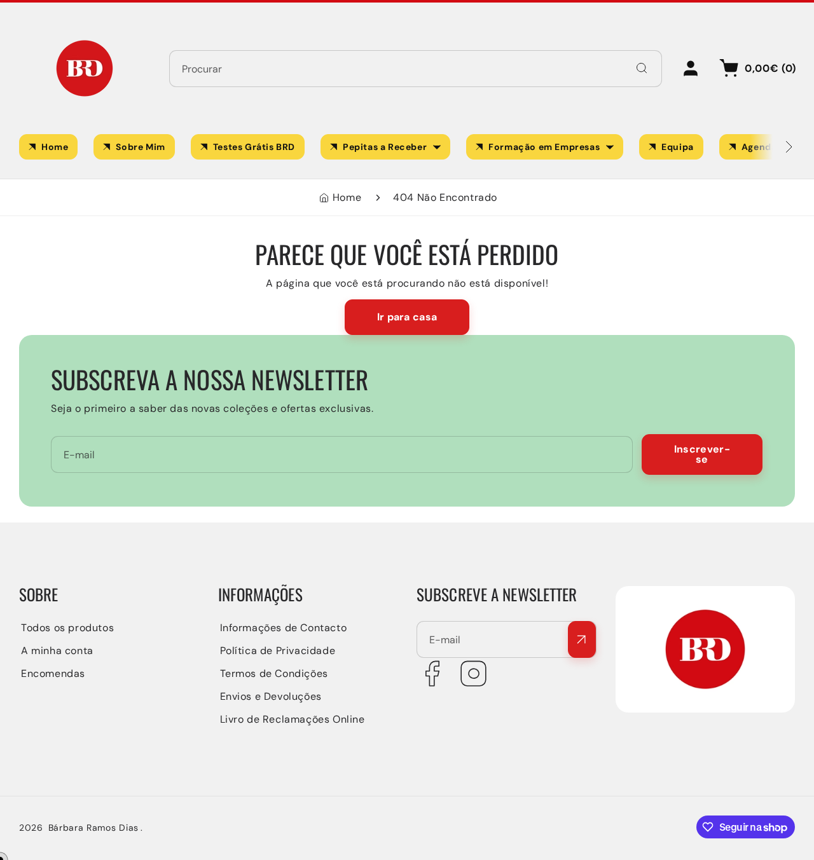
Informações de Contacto (283, 627)
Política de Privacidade (278, 650)
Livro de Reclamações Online (292, 719)
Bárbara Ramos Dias (93, 827)
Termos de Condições (274, 673)
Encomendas (53, 673)
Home (347, 197)
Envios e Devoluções (271, 696)
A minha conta (57, 650)
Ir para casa (407, 317)
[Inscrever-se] (582, 639)
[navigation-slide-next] (772, 147)
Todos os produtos (67, 627)
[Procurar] (642, 68)
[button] (755, 69)
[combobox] (415, 68)
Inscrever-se (702, 454)
